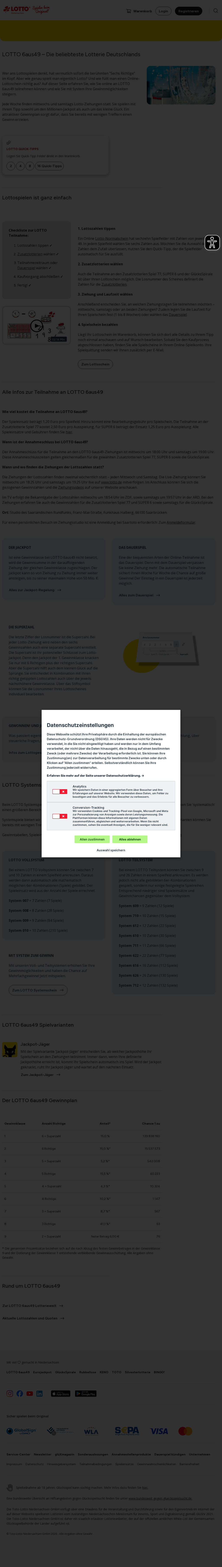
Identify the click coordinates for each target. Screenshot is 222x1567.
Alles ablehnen (130, 839)
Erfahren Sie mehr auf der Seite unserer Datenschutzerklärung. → (95, 775)
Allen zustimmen (92, 839)
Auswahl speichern (111, 850)
